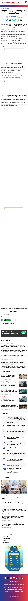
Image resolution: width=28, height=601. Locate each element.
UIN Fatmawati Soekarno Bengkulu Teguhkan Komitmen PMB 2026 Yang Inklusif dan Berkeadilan (13, 517)
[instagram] (11, 578)
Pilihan (5, 540)
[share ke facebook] (7, 21)
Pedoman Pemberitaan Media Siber (13, 589)
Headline (12, 6)
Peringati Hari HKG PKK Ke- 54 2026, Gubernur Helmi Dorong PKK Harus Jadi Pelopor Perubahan (9, 391)
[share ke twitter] (10, 21)
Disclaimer (10, 593)
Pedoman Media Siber (9, 584)
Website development (19, 584)
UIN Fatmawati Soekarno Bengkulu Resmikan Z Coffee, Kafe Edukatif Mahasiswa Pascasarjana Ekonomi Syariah (13, 524)
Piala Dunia (6, 538)
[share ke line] (18, 21)
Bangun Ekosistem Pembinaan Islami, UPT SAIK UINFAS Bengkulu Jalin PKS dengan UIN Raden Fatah (13, 497)
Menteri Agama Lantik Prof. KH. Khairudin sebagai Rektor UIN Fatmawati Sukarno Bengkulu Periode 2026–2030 (14, 510)
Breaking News (7, 534)
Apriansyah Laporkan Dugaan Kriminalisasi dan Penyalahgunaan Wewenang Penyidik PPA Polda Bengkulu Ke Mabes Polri (15, 470)
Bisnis (6, 6)
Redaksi (20, 583)
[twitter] (8, 578)
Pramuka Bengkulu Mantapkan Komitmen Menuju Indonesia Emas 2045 (9, 406)
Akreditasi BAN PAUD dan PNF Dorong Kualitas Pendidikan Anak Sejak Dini (16, 426)
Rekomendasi (7, 542)
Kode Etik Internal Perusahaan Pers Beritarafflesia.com (14, 592)
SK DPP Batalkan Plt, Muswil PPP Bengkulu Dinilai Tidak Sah (14, 464)
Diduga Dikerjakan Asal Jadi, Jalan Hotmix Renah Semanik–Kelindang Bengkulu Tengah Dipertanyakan (15, 459)
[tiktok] (17, 578)
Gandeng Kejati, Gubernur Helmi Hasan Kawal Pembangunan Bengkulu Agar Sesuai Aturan (9, 384)
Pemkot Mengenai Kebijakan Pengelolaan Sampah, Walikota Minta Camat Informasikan (15, 437)
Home (2, 6)
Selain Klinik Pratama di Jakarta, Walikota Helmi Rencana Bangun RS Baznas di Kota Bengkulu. (15, 443)
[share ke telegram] (15, 21)
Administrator (12, 16)
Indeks (16, 583)
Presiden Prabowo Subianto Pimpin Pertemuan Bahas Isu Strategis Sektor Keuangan (16, 431)
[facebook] (5, 578)
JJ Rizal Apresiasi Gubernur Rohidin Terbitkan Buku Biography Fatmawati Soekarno (15, 449)
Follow (23, 332)
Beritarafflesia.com (10, 583)
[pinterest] (22, 578)
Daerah (17, 6)
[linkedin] (19, 578)
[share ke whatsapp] (13, 21)
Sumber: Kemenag (14, 570)
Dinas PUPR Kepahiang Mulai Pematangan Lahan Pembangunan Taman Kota (8, 399)
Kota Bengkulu (6, 8)
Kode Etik (17, 593)
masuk (8, 327)
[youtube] (14, 578)
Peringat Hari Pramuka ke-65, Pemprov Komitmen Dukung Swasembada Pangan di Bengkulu (9, 376)
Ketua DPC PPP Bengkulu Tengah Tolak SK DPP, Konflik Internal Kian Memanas (16, 454)
